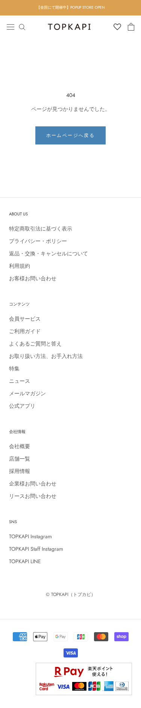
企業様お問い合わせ (32, 483)
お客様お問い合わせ (32, 278)
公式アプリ (22, 406)
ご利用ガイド (25, 331)
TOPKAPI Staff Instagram (36, 549)
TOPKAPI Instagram (30, 536)
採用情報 (19, 471)
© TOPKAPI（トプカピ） (71, 594)
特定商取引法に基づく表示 (40, 228)
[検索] (22, 26)
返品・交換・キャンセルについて (48, 253)
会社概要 (19, 446)
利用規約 (19, 266)
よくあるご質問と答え (35, 343)
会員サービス (25, 319)
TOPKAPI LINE (25, 561)
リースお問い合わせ (32, 496)
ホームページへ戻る (70, 135)
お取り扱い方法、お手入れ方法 (46, 356)
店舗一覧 (19, 458)
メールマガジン (27, 393)
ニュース (19, 381)
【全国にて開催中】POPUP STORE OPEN (70, 7)
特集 (14, 368)
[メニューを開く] (10, 26)
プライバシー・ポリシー (38, 241)
